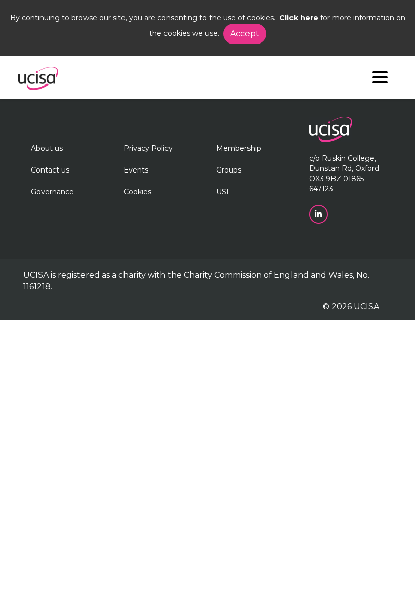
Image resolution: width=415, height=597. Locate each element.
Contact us (50, 170)
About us (47, 148)
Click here (298, 17)
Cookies (137, 191)
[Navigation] (380, 80)
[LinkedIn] (319, 213)
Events (135, 170)
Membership (238, 148)
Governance (52, 191)
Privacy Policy (148, 148)
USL (223, 191)
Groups (228, 170)
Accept (244, 33)
